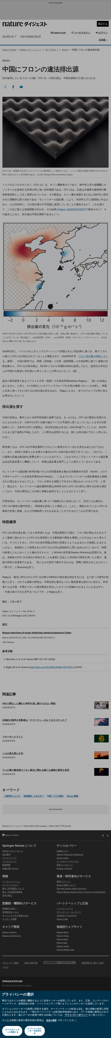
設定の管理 (51, 1020)
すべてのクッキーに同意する (12, 1030)
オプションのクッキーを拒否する (35, 1031)
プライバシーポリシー (76, 1014)
